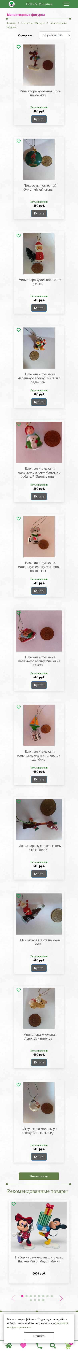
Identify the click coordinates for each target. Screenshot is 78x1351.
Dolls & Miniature (39, 4)
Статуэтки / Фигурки (33, 22)
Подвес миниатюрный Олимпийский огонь (40, 187)
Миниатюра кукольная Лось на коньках (40, 93)
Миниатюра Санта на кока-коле (40, 942)
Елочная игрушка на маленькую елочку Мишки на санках (39, 661)
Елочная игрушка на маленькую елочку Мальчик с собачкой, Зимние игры (39, 472)
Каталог (11, 22)
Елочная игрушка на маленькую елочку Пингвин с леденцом (39, 378)
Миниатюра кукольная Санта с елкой (40, 282)
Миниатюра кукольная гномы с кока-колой (40, 848)
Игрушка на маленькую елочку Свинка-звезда (39, 1131)
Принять (39, 1336)
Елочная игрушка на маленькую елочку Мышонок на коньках (39, 567)
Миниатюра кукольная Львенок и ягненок (40, 1036)
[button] (61, 1298)
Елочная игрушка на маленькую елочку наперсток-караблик (39, 755)
